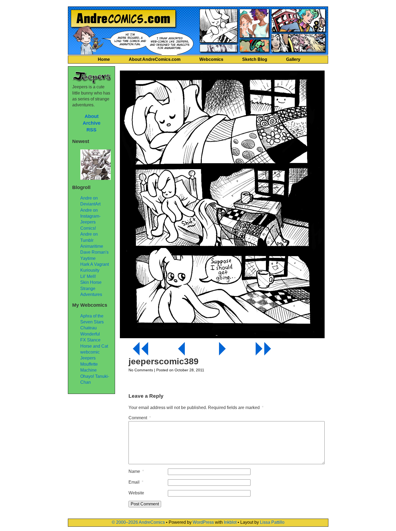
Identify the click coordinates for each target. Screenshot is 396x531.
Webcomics (211, 59)
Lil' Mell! (88, 276)
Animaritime (91, 246)
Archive (91, 123)
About (92, 116)
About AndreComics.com (154, 59)
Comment (139, 417)
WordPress (203, 522)
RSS (91, 129)
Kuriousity (89, 270)
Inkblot (230, 522)
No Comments (140, 370)
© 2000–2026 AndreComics (138, 522)
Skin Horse (91, 282)
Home (104, 59)
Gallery (293, 59)
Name (136, 471)
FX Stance (90, 340)
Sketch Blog (254, 59)
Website (136, 493)
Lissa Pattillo (272, 522)
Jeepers (88, 358)
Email (135, 482)
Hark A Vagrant (94, 264)
